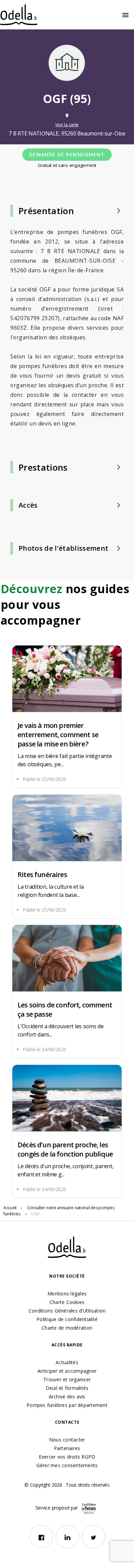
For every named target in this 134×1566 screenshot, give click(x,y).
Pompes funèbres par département (67, 1405)
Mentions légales (67, 1293)
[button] (67, 211)
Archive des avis (67, 1396)
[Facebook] (41, 1536)
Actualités (67, 1362)
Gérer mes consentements (67, 1465)
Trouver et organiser (67, 1379)
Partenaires (67, 1448)
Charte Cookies (67, 1302)
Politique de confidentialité (67, 1319)
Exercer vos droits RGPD (67, 1456)
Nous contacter (67, 1439)
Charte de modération (67, 1327)
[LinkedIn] (67, 1536)
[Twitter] (93, 1536)
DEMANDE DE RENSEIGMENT (66, 154)
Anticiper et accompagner (67, 1371)
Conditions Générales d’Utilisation (67, 1310)
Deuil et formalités (67, 1388)
